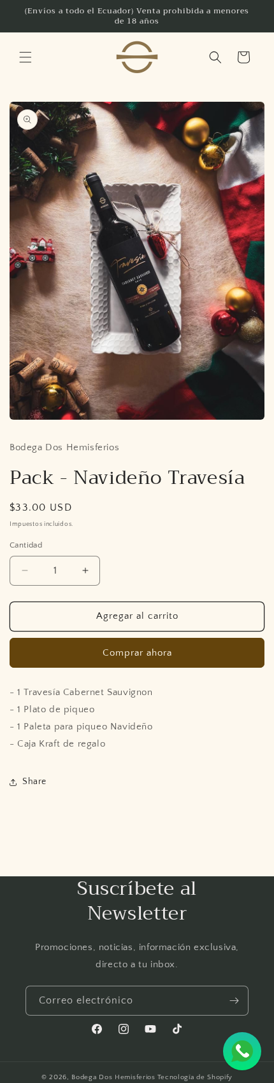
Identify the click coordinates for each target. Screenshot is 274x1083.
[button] (25, 57)
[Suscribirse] (234, 1001)
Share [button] (34, 781)
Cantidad (26, 545)
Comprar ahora (137, 652)
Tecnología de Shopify (195, 1077)
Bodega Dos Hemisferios (113, 1077)
